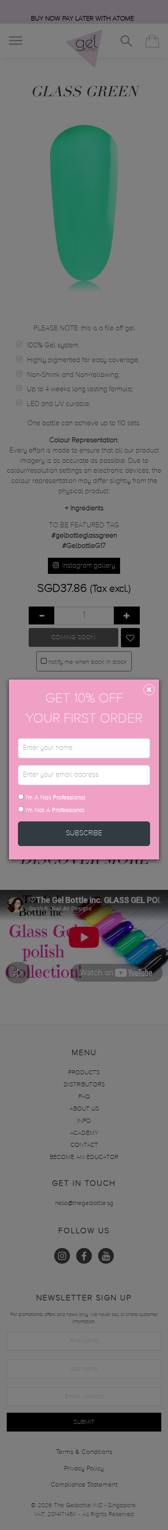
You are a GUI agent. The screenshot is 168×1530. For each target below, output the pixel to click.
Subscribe (84, 833)
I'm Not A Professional (55, 810)
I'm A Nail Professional (54, 798)
